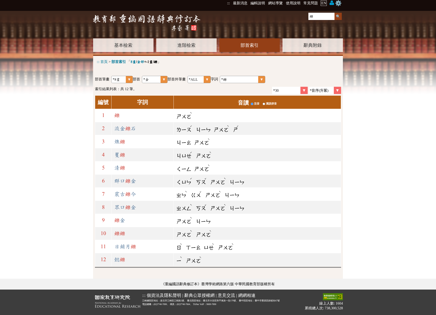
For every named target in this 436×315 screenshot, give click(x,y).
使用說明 (293, 3)
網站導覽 (275, 3)
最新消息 (240, 3)
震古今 (125, 194)
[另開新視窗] (117, 302)
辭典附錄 (313, 45)
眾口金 (125, 207)
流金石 (125, 128)
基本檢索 (123, 45)
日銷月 (125, 246)
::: (228, 3)
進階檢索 (186, 45)
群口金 (125, 181)
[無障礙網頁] (333, 297)
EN (323, 3)
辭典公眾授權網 (199, 295)
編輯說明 (257, 3)
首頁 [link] (104, 62)
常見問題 (310, 3)
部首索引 (249, 45)
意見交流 (226, 295)
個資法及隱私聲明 (164, 295)
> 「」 (129, 62)
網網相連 (246, 295)
